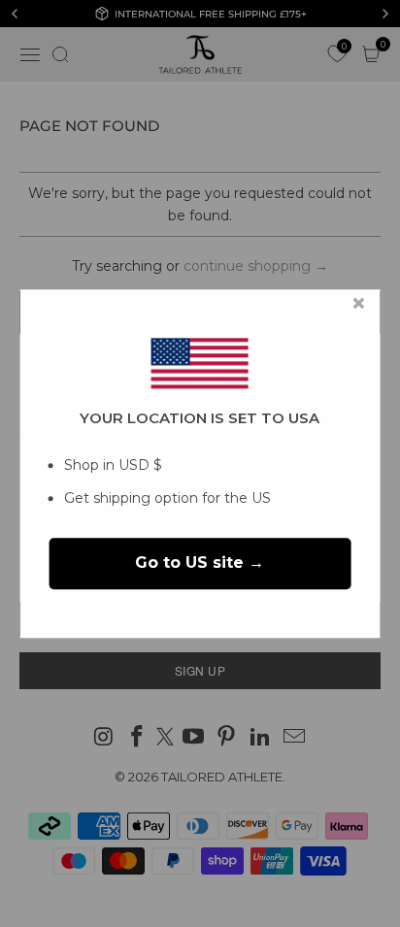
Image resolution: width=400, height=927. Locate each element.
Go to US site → (199, 563)
